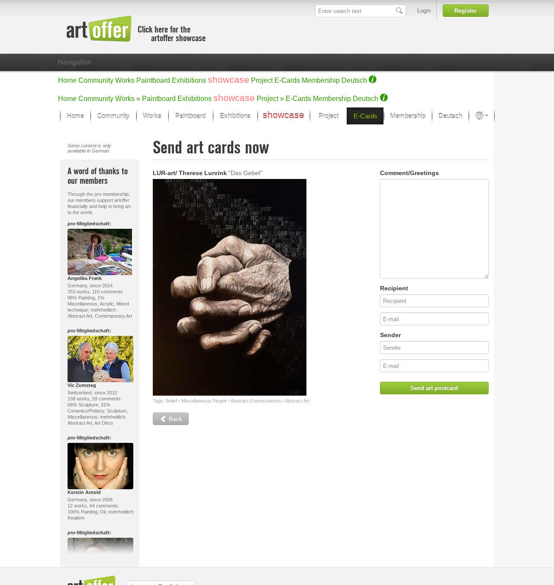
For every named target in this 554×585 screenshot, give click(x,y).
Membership (321, 80)
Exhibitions (189, 80)
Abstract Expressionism (256, 400)
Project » (270, 98)
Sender (390, 335)
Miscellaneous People (204, 400)
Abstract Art (297, 400)
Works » (127, 98)
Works (125, 80)
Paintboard (153, 80)
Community (95, 80)
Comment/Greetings (409, 172)
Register (465, 10)
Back (174, 419)
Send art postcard (434, 388)
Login (424, 10)
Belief (171, 400)
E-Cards (287, 80)
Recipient (394, 288)
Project (262, 80)
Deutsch (354, 80)
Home (67, 80)
